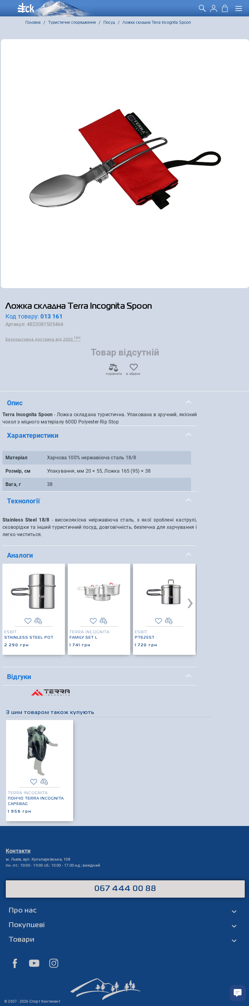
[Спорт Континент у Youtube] (34, 963)
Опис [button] (14, 403)
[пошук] (202, 10)
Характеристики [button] (32, 435)
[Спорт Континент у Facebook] (15, 963)
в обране (133, 374)
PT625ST (145, 637)
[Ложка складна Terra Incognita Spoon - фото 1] (125, 163)
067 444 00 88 (125, 888)
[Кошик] (225, 10)
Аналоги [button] (20, 555)
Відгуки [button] (19, 677)
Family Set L (83, 637)
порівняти (113, 374)
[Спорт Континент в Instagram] (54, 963)
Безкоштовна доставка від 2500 (43, 339)
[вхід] (213, 10)
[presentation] (190, 601)
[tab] (99, 403)
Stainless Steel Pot (28, 637)
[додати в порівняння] (38, 621)
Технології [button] (23, 501)
